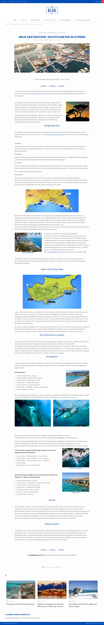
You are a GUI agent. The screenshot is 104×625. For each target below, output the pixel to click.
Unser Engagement (65, 20)
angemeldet (14, 618)
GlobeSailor (4, 1)
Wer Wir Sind (19, 1)
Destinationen (35, 20)
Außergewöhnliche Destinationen (47, 32)
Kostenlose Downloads (83, 20)
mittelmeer (51, 567)
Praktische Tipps (49, 20)
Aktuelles (23, 20)
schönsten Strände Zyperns (54, 134)
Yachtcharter (11, 1)
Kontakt (25, 1)
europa (45, 567)
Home (15, 20)
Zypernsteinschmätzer (53, 252)
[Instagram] (97, 1)
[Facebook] (94, 1)
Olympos (34, 224)
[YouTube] (100, 1)
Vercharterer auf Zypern (39, 93)
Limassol (48, 341)
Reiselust (34, 555)
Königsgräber (61, 438)
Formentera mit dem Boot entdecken (20, 604)
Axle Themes (99, 623)
